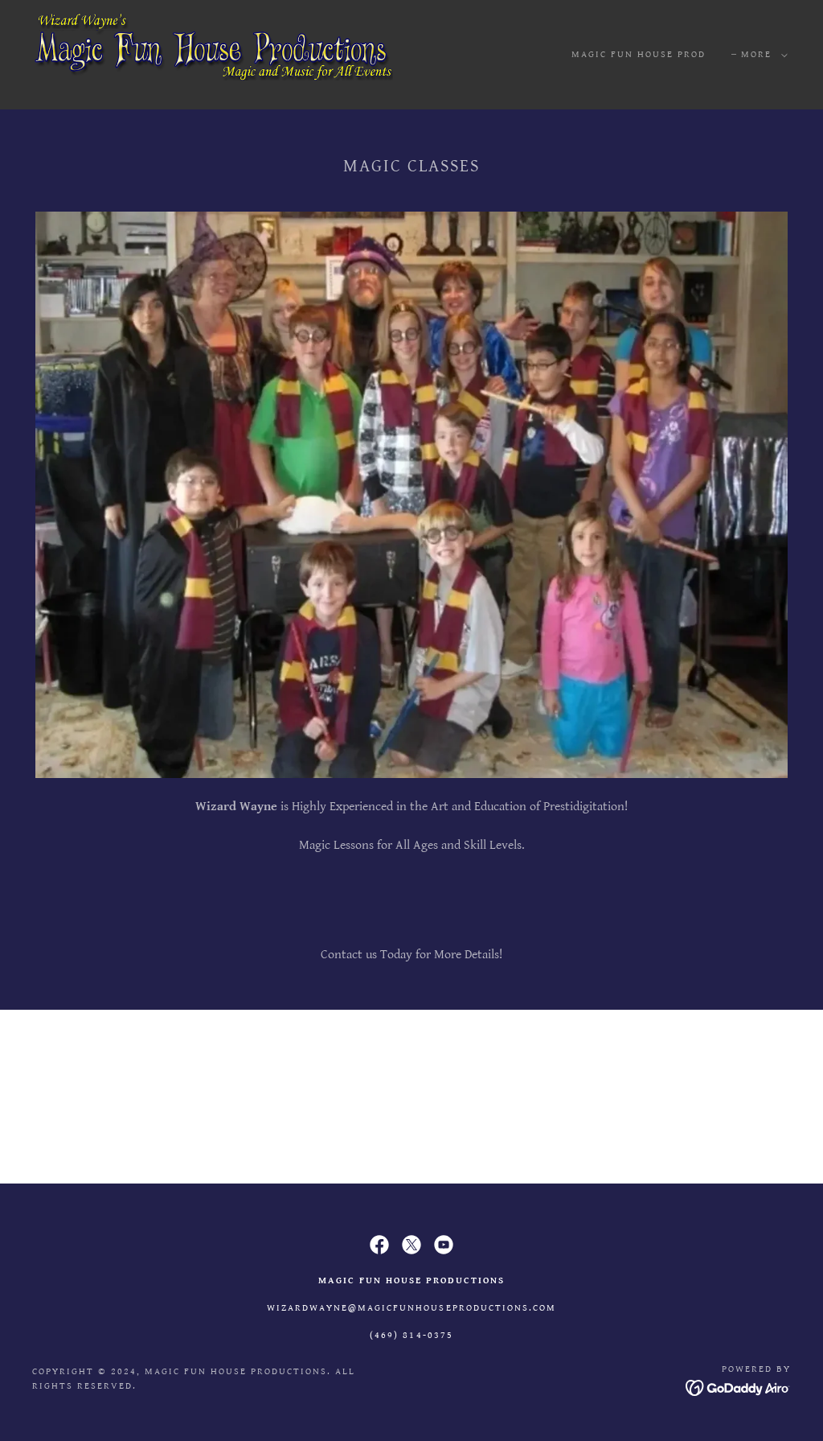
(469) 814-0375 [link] (411, 1335)
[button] (761, 54)
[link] (212, 54)
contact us (411, 1096)
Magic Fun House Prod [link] (638, 54)
